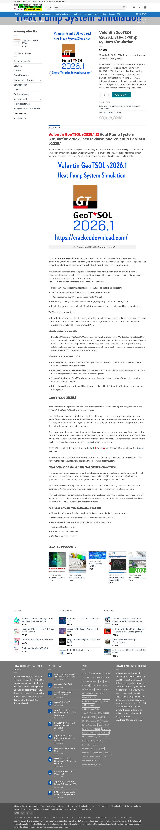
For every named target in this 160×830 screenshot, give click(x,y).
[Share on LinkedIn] (120, 118)
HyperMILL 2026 (103, 717)
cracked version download (91, 701)
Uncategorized (34, 20)
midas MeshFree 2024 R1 (95, 565)
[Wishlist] (134, 7)
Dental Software (21, 75)
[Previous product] (144, 21)
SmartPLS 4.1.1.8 (88, 749)
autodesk (85, 685)
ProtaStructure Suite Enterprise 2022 (117, 578)
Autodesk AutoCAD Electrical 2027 (63, 693)
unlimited (77, 14)
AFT (101, 681)
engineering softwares (24, 80)
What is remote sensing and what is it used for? (65, 675)
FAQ (118, 14)
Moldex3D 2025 (88, 737)
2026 (107, 677)
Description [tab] (54, 128)
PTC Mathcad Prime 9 (57, 578)
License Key (106, 729)
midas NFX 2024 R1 (77, 578)
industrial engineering (62, 14)
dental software (30, 14)
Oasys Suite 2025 (62, 702)
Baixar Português (22, 61)
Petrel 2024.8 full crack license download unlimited (64, 725)
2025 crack (86, 677)
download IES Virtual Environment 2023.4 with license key (66, 712)
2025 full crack (98, 677)
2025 (108, 673)
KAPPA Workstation (89, 725)
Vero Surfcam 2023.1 (137, 578)
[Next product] (139, 21)
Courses (88, 14)
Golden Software (88, 705)
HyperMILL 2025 (88, 717)
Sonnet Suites (97, 753)
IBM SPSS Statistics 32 (90, 721)
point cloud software (103, 737)
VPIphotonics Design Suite (91, 765)
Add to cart (121, 95)
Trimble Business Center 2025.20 (94, 757)
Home (17, 20)
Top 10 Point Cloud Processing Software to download (64, 738)
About (97, 14)
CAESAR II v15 (101, 689)
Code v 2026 (99, 693)
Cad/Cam (18, 14)
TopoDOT (107, 753)
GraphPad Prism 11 (89, 713)
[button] (139, 7)
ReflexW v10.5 (96, 741)
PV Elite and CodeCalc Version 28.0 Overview (64, 793)
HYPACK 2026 (103, 713)
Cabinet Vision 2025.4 (99, 685)
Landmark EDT (104, 725)
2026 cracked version (90, 681)
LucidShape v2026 (89, 733)
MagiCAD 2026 (103, 733)
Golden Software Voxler (90, 709)
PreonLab (85, 741)
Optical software (21, 94)
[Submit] (124, 7)
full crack (106, 701)
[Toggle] (40, 70)
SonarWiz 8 (86, 753)
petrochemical (20, 99)
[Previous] (48, 574)
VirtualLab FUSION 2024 (91, 761)
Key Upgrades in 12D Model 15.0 (63, 772)
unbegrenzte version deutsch (27, 108)
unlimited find (20, 118)
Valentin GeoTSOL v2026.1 (112, 112)
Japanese (18, 89)
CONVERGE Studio (89, 697)
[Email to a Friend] (111, 118)
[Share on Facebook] (101, 118)
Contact (112, 14)
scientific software (22, 104)
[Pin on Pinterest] (115, 118)
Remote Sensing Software (91, 745)
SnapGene (100, 749)
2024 (84, 673)
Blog (104, 14)
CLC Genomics (87, 693)
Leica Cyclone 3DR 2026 (91, 729)
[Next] (146, 574)
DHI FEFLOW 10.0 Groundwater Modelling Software (65, 761)
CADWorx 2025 (88, 689)
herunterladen (20, 84)
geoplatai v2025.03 (63, 684)
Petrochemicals (44, 14)
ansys (107, 681)
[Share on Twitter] (106, 118)
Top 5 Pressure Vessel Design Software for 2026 (66, 782)
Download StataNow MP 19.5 (65, 749)
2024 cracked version (96, 673)
